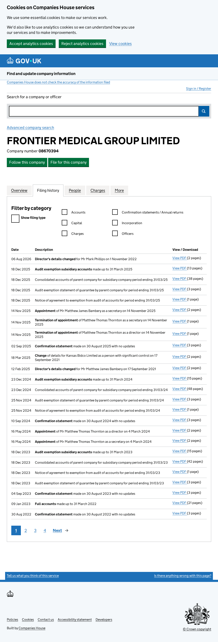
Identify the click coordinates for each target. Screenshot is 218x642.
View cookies (120, 44)
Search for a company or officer (34, 96)
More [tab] (119, 190)
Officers (127, 234)
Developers (104, 619)
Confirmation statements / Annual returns (152, 212)
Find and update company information (41, 73)
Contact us (46, 619)
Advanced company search (30, 127)
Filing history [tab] (48, 190)
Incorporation (132, 223)
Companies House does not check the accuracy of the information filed (58, 82)
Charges (77, 234)
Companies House (32, 628)
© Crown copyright (197, 629)
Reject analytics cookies (82, 43)
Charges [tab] (97, 190)
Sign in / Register (198, 89)
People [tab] (75, 190)
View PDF (179, 258)
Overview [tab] (19, 190)
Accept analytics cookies (31, 43)
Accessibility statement (75, 619)
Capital (76, 223)
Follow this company (27, 162)
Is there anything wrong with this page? (182, 576)
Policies (12, 619)
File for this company (68, 162)
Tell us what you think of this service (33, 576)
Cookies (28, 619)
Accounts (78, 212)
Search (204, 111)
